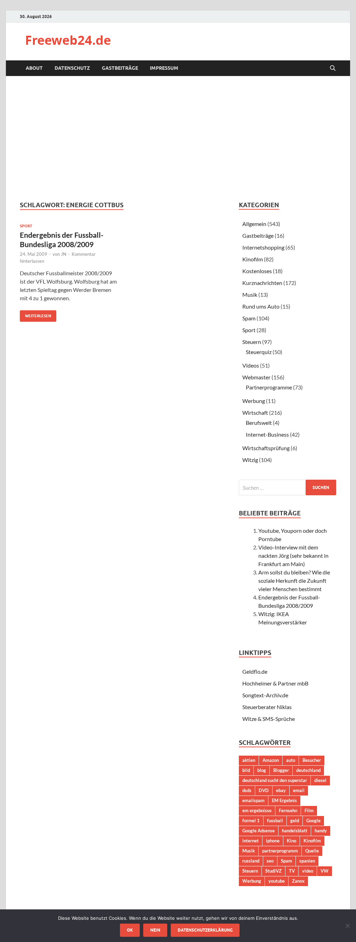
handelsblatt (294, 830)
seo (270, 861)
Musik (249, 294)
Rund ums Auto (261, 306)
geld (294, 820)
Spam (249, 318)
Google (313, 820)
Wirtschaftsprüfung (266, 448)
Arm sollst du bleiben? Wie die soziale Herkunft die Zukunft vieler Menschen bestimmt (294, 580)
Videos (250, 365)
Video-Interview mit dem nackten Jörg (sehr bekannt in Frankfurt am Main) (293, 555)
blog (261, 770)
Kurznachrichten (262, 282)
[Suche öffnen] (332, 68)
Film (309, 810)
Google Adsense (258, 830)
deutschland (308, 770)
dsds (246, 790)
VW (325, 871)
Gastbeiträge (120, 68)
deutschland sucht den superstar (274, 780)
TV (292, 871)
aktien (248, 760)
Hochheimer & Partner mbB (275, 683)
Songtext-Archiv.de (265, 695)
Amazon (270, 760)
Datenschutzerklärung (205, 930)
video (307, 871)
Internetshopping (263, 247)
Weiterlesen (35, 314)
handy (321, 830)
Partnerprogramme (269, 387)
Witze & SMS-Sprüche (268, 718)
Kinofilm (252, 259)
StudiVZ (273, 871)
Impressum (164, 68)
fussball (275, 820)
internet (250, 840)
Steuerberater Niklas (267, 707)
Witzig (250, 459)
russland (250, 861)
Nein (155, 930)
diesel (320, 780)
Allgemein (254, 223)
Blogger (281, 770)
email (299, 790)
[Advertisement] (178, 138)
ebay (281, 790)
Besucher (311, 760)
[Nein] (347, 925)
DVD (264, 790)
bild (246, 770)
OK (130, 930)
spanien (307, 861)
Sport (26, 226)
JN (63, 254)
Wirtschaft (255, 412)
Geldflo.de (254, 671)
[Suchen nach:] (287, 487)
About (34, 68)
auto (290, 760)
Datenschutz (72, 68)
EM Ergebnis (284, 800)
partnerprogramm (280, 850)
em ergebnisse (257, 810)
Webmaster (256, 377)
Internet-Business (267, 434)
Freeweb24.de (68, 40)
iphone (273, 840)
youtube (276, 881)
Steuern (251, 341)
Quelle (312, 850)
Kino (291, 840)
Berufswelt (259, 422)
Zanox (298, 881)
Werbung (253, 400)
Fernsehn (288, 810)
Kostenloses (257, 271)
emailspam (253, 800)
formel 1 (251, 820)
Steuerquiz (259, 351)
